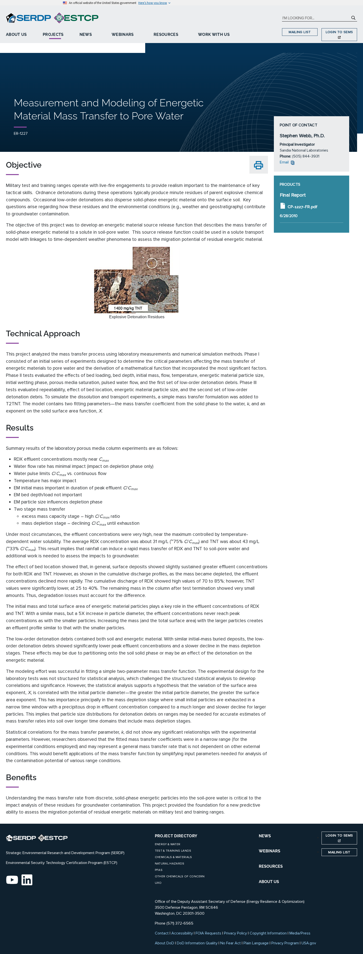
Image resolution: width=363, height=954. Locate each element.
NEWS (265, 836)
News (86, 34)
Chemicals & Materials (173, 857)
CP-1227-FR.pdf (302, 206)
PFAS (158, 870)
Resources (166, 34)
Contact (162, 933)
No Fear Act (230, 943)
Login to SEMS (339, 32)
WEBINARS (269, 851)
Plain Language (256, 943)
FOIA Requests (208, 933)
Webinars (123, 34)
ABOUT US (269, 881)
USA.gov (309, 943)
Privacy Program (285, 943)
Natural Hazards (169, 863)
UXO (158, 883)
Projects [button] (53, 34)
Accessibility (182, 933)
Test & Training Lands (173, 851)
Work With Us (214, 34)
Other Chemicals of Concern (180, 876)
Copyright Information (268, 933)
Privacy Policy (235, 933)
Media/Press (299, 933)
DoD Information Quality (197, 943)
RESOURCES (271, 866)
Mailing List (300, 32)
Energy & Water (168, 844)
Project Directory (176, 836)
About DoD (164, 943)
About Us (16, 34)
